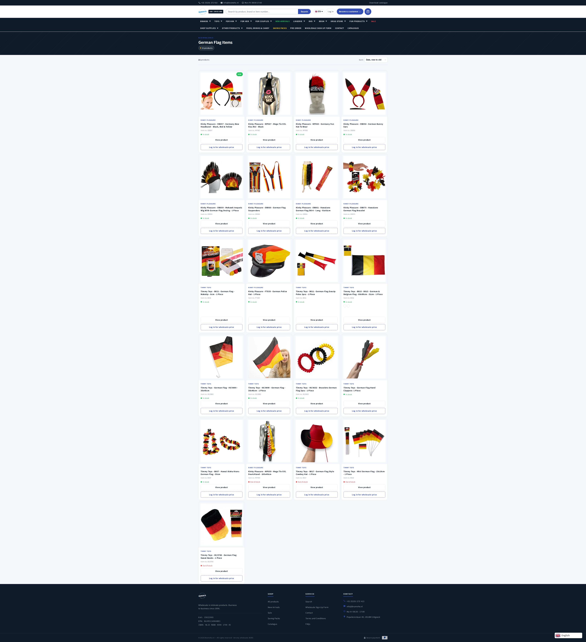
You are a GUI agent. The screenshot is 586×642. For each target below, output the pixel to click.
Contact (339, 28)
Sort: (361, 60)
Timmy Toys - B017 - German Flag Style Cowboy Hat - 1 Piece (315, 473)
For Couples (262, 21)
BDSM (321, 21)
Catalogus (353, 28)
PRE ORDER (295, 28)
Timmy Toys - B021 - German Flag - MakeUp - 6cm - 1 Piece (218, 293)
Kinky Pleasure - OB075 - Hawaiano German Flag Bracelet (361, 209)
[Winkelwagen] (368, 11)
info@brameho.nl (231, 2)
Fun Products (357, 21)
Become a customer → (350, 11)
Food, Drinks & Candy (257, 28)
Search (304, 11)
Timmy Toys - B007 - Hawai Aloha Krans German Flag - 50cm (220, 473)
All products (273, 601)
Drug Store (337, 21)
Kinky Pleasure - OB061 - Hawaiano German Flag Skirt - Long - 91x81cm (313, 209)
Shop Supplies (208, 28)
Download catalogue (378, 2)
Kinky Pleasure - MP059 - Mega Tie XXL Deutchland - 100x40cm (267, 473)
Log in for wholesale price (221, 147)
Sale (373, 21)
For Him (230, 21)
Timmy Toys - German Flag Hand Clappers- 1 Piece (359, 389)
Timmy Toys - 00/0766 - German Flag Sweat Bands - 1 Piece (218, 556)
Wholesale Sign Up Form (318, 28)
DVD (311, 21)
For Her (245, 21)
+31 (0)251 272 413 (209, 2)
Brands (204, 21)
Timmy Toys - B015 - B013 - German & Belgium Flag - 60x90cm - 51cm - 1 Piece (363, 293)
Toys (216, 21)
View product (221, 140)
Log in (331, 11)
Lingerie (297, 21)
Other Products (231, 28)
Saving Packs (280, 28)
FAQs (308, 624)
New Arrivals (282, 21)
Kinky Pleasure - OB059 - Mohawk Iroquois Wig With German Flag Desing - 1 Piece (221, 209)
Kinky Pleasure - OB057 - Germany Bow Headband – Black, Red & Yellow (220, 125)
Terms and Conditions (316, 618)
